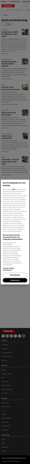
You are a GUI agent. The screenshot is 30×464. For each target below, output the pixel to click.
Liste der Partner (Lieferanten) (8, 269)
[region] (15, 232)
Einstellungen (15, 275)
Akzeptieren (15, 280)
